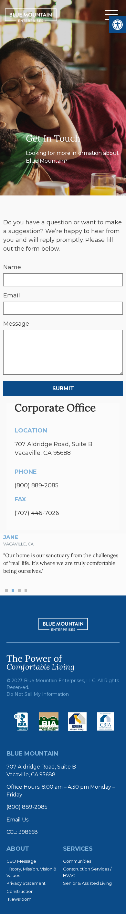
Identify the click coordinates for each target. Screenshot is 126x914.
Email (11, 296)
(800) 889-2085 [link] (36, 485)
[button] (6, 590)
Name (12, 267)
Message (16, 324)
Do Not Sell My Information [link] (37, 694)
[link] (117, 24)
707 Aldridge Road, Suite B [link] (41, 767)
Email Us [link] (17, 820)
